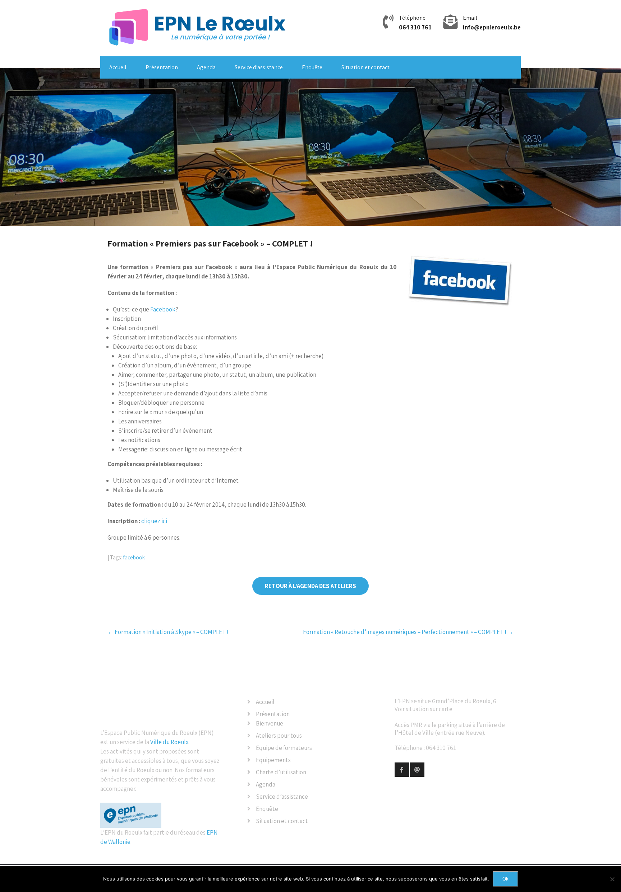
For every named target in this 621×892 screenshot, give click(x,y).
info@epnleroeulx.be (492, 27)
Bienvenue (269, 723)
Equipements (273, 760)
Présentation (162, 67)
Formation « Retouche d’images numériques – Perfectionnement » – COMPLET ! (408, 632)
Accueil (117, 67)
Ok (505, 879)
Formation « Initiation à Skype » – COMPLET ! (168, 632)
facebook (134, 557)
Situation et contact (365, 67)
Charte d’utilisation (281, 772)
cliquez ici (154, 521)
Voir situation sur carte (423, 709)
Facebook (162, 309)
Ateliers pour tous (279, 736)
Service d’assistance (259, 67)
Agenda (206, 67)
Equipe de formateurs (284, 748)
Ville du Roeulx (169, 742)
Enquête (312, 67)
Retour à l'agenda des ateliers (310, 586)
